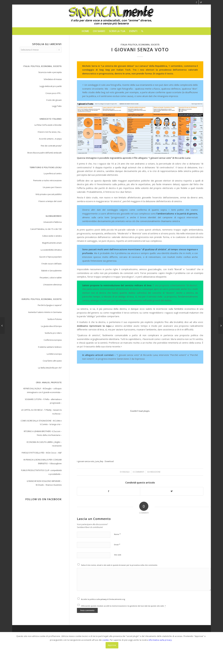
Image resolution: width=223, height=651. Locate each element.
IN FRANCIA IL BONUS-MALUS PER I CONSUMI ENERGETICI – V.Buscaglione (43, 461)
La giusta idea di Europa (51, 326)
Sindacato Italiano (51, 119)
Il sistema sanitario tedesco (50, 347)
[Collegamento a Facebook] (196, 2)
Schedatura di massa (53, 79)
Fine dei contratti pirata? (51, 145)
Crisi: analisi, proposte (49, 382)
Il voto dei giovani (54, 100)
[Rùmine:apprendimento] (2, 325)
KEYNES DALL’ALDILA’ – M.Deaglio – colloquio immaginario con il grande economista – (42, 390)
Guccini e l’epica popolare (50, 257)
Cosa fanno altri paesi (52, 360)
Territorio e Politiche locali (46, 167)
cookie (105, 640)
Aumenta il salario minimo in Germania (45, 312)
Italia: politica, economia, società (140, 44)
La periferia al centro (53, 173)
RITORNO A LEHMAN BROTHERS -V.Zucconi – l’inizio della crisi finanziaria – (43, 433)
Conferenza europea (53, 340)
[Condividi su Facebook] (108, 491)
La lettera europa (54, 354)
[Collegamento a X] (201, 2)
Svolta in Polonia (54, 319)
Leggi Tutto (57, 106)
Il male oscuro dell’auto (52, 263)
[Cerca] (141, 31)
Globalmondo (54, 216)
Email (117, 544)
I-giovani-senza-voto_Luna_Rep (90, 461)
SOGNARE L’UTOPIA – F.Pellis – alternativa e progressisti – (43, 401)
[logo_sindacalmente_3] (111, 16)
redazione (155, 472)
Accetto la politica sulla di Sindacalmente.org (103, 599)
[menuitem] (85, 31)
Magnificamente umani (52, 243)
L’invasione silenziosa (52, 284)
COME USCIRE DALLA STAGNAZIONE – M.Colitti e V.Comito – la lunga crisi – (41, 422)
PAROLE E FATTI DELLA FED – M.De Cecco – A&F (42, 452)
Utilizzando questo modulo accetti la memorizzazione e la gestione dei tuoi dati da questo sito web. (123, 606)
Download (109, 461)
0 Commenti (138, 472)
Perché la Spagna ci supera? (50, 305)
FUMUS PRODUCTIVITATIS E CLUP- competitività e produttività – (41, 472)
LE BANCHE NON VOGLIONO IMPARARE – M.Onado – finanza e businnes (44, 483)
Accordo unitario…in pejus (50, 138)
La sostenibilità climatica (51, 250)
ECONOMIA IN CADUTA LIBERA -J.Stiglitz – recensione (44, 444)
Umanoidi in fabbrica (52, 222)
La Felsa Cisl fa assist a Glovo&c (48, 125)
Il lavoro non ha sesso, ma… (50, 132)
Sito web (117, 555)
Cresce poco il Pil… (54, 93)
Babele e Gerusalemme (51, 270)
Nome (117, 534)
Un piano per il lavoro (52, 187)
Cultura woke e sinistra (52, 236)
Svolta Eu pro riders (53, 333)
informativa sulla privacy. (160, 640)
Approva (112, 645)
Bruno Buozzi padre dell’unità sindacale (44, 152)
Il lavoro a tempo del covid (50, 201)
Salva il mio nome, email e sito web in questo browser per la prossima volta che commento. (119, 565)
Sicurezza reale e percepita (50, 72)
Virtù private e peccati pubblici (48, 194)
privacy (104, 599)
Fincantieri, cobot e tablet (51, 277)
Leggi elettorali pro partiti (51, 86)
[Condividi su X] (171, 491)
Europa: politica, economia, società (42, 299)
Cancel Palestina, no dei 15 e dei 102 (46, 229)
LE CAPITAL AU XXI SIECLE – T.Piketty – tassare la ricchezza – (41, 412)
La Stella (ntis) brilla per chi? (50, 367)
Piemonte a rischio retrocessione (47, 180)
